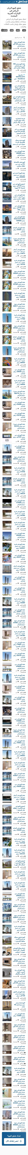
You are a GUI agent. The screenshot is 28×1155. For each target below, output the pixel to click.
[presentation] (2, 30)
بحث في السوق (18, 37)
